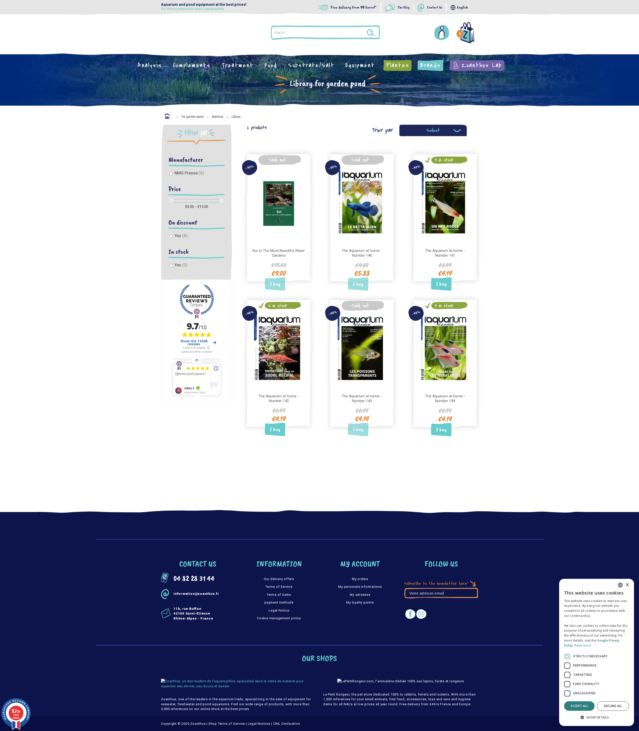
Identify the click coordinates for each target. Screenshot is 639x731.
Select (433, 130)
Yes (181, 235)
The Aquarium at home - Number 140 (362, 253)
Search (375, 32)
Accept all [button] (579, 706)
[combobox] (620, 585)
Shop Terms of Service (226, 724)
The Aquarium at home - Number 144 (445, 398)
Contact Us (434, 7)
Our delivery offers (279, 579)
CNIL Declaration (286, 724)
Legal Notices (259, 724)
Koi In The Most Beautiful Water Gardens (279, 253)
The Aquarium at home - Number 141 (445, 253)
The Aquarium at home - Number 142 (279, 398)
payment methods (279, 602)
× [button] (627, 585)
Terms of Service (278, 587)
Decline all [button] (613, 706)
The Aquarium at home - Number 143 (362, 398)
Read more (582, 645)
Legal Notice (279, 610)
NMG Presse (189, 172)
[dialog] (596, 652)
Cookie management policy (279, 618)
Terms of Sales (279, 595)
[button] (596, 717)
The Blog (403, 7)
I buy (275, 284)
